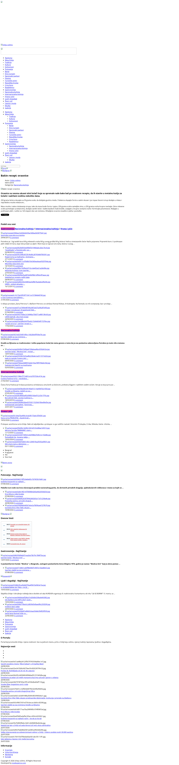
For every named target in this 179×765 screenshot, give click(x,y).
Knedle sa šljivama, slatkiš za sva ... (18, 391)
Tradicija (12, 116)
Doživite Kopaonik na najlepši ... (13, 481)
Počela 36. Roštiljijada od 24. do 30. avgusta (17, 671)
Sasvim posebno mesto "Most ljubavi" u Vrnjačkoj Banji (22, 664)
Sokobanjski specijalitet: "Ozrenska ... (19, 405)
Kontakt (8, 757)
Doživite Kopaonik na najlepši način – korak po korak (21, 718)
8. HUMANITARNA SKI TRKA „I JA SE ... (15, 587)
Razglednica (13, 141)
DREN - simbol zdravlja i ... (15, 284)
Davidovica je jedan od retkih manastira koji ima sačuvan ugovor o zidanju (29, 677)
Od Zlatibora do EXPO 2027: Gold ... (18, 600)
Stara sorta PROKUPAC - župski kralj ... (15, 418)
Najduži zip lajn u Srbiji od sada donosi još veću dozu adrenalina (25, 725)
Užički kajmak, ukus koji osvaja (16, 317)
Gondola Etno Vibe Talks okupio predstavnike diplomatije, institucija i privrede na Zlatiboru (36, 698)
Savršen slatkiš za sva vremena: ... (14, 337)
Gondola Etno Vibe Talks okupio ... (18, 508)
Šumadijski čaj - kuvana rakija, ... (17, 437)
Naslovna (8, 112)
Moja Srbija (9, 114)
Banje (11, 125)
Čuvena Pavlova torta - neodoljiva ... (14, 378)
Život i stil (8, 155)
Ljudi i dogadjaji (11, 153)
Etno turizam (14, 128)
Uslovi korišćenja (11, 752)
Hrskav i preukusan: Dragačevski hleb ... (20, 310)
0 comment (14, 237)
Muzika (12, 160)
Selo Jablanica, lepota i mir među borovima (17, 739)
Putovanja (9, 123)
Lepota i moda (14, 157)
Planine (12, 132)
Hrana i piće (13, 150)
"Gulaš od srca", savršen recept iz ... (19, 323)
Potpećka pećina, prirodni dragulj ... (19, 501)
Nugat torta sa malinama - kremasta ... (20, 257)
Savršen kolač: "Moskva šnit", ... (13, 558)
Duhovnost (13, 121)
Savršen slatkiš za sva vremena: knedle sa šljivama (20, 705)
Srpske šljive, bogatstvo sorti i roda (14, 684)
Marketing (9, 754)
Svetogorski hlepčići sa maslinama (18, 365)
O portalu (8, 750)
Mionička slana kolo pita (14, 264)
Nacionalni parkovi (16, 130)
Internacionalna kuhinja (18, 148)
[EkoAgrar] (6, 170)
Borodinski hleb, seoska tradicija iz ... (19, 398)
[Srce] (4, 168)
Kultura (12, 119)
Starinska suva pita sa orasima (13, 235)
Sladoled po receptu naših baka (17, 277)
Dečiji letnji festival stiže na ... (16, 613)
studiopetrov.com (19, 763)
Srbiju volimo (15, 180)
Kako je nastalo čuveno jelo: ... (16, 358)
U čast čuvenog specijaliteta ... (12, 297)
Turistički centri (15, 135)
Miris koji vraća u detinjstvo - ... (17, 444)
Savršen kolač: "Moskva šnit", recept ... (19, 351)
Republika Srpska (15, 137)
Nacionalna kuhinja (16, 146)
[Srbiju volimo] (7, 45)
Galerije (8, 162)
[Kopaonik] (6, 576)
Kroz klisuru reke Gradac (14, 494)
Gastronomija (10, 144)
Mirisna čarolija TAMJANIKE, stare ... (18, 430)
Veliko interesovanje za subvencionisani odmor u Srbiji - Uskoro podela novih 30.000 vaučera (37, 732)
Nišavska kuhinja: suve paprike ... (17, 270)
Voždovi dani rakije (12, 606)
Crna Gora (13, 139)
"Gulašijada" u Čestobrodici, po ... (18, 250)
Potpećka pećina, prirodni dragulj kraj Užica (18, 691)
